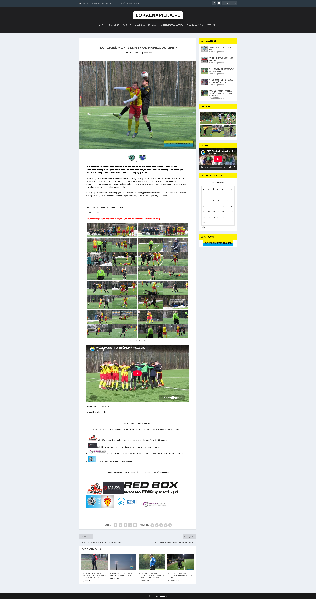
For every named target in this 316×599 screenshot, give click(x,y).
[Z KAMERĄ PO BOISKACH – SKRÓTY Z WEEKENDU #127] (123, 562)
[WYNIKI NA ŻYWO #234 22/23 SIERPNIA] (204, 60)
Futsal (152, 25)
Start (102, 25)
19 (214, 211)
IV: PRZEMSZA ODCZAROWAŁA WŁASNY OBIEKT (221, 70)
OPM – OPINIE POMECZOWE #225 (220, 48)
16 (232, 206)
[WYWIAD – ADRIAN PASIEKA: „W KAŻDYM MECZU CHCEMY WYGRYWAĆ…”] (204, 93)
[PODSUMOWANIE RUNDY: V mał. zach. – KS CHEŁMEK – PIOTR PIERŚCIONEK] (94, 562)
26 (214, 217)
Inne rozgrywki (194, 25)
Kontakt (212, 25)
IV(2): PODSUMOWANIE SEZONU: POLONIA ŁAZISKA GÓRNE (179, 575)
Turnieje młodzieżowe (171, 25)
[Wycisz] (230, 167)
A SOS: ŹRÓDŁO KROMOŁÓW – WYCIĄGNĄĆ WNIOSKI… (221, 81)
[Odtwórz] (202, 167)
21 (223, 211)
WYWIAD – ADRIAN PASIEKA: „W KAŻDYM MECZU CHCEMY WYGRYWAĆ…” (221, 93)
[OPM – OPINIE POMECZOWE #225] (204, 49)
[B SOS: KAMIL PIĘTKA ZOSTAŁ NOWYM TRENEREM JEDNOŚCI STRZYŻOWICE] (152, 562)
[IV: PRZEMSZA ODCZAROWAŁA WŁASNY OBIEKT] (204, 71)
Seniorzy (114, 25)
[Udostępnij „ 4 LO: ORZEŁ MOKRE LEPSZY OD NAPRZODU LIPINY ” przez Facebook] (115, 525)
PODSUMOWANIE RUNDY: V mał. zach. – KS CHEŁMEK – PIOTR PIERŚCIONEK (93, 575)
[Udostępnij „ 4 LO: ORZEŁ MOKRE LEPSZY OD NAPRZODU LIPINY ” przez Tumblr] (125, 525)
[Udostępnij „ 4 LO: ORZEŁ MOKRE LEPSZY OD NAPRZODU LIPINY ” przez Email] (135, 525)
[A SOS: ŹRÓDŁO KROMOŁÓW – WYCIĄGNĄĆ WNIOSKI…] (204, 82)
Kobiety (127, 25)
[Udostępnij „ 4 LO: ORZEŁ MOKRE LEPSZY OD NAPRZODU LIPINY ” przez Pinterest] (130, 525)
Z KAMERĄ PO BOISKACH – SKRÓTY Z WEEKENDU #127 (122, 574)
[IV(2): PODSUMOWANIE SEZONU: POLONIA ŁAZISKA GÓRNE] (180, 562)
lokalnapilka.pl (161, 596)
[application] (218, 159)
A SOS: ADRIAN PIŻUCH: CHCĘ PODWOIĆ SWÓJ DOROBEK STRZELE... (120, 3)
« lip (203, 227)
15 (227, 206)
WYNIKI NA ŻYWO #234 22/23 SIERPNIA (221, 59)
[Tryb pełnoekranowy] (234, 167)
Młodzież (140, 25)
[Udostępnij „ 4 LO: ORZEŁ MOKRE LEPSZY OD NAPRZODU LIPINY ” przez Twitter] (120, 525)
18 (209, 211)
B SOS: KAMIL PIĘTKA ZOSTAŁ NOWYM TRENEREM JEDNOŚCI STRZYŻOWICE (151, 575)
